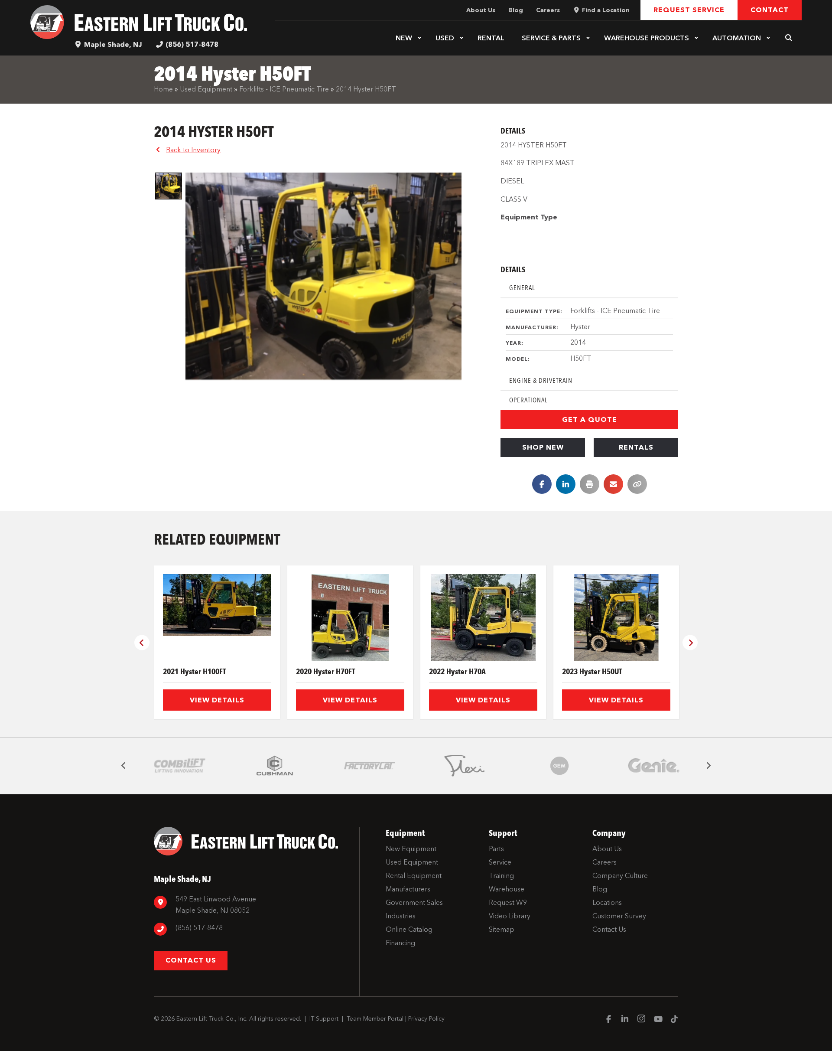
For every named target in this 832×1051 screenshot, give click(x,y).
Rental (491, 38)
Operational (528, 400)
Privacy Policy (426, 1018)
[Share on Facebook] (542, 484)
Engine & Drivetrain (540, 380)
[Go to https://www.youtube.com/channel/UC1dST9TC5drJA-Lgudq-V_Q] (658, 1019)
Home (163, 89)
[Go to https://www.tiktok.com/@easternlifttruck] (674, 1019)
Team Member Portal (375, 1018)
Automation (736, 38)
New (404, 38)
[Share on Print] (589, 484)
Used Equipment (206, 89)
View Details (217, 700)
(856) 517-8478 (192, 44)
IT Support (323, 1018)
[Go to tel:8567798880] (252, 929)
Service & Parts (551, 38)
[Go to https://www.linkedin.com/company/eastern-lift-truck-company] (625, 1019)
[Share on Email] (613, 484)
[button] (419, 38)
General (522, 288)
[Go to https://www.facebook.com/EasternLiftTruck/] (608, 1019)
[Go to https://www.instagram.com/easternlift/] (641, 1019)
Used (445, 38)
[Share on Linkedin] (565, 484)
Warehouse (646, 38)
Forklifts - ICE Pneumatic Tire (284, 89)
